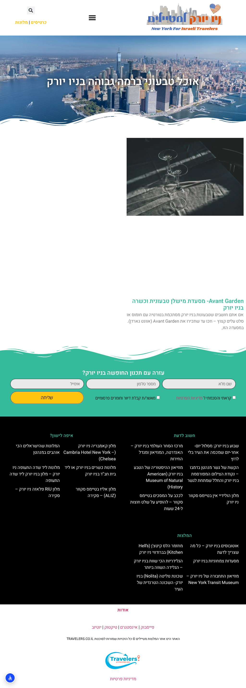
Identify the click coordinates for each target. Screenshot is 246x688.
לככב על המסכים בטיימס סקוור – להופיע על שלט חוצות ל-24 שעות (156, 502)
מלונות (21, 22)
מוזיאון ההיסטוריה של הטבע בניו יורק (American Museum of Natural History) (158, 477)
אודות (123, 610)
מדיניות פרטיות (123, 679)
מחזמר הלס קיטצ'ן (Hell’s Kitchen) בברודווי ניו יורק (161, 549)
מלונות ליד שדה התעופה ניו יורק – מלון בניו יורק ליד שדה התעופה (35, 474)
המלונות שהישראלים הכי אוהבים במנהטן (38, 449)
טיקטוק (110, 627)
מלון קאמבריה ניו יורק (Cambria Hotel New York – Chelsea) (89, 452)
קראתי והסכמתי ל (203, 398)
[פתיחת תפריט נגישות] (10, 678)
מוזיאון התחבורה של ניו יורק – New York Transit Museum (212, 579)
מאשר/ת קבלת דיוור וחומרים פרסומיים (125, 398)
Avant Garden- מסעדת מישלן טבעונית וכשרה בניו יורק (188, 304)
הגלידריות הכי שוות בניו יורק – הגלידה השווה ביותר (158, 564)
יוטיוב (96, 627)
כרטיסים (39, 22)
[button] (92, 18)
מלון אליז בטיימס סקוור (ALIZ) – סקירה (96, 492)
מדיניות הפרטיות (189, 398)
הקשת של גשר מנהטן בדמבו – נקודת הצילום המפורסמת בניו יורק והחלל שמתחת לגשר (213, 474)
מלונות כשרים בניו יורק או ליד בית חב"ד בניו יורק (90, 470)
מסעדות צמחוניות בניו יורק (216, 561)
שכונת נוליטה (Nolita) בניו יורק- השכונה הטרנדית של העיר (159, 582)
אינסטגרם (129, 627)
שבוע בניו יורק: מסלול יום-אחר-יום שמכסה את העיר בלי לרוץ (213, 452)
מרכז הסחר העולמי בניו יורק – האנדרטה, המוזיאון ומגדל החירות (157, 452)
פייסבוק (147, 627)
